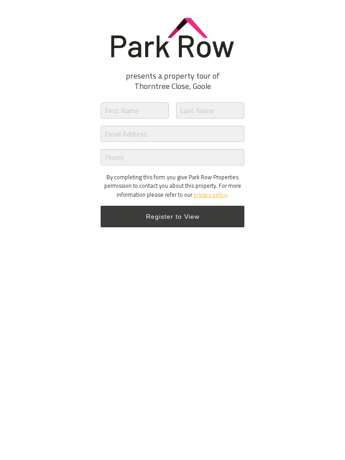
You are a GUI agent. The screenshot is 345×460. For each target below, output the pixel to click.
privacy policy (210, 194)
